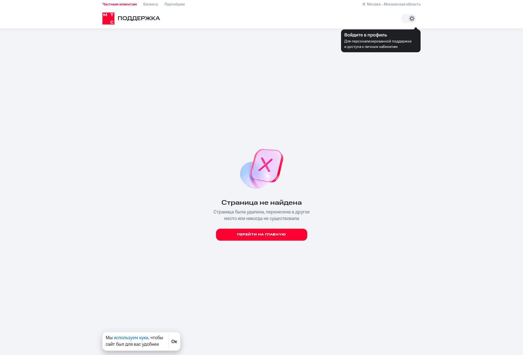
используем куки (131, 338)
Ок (174, 341)
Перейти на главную (261, 234)
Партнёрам (175, 4)
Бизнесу (150, 4)
